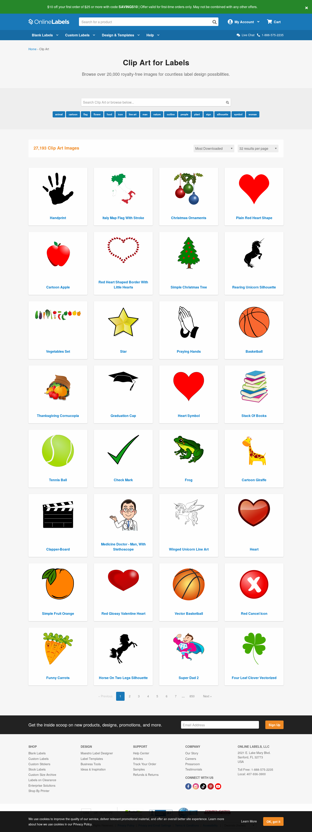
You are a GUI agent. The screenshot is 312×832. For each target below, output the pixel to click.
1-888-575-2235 (273, 35)
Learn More (249, 821)
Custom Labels (77, 35)
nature (157, 114)
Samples (139, 769)
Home (32, 49)
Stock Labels (37, 769)
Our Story (191, 753)
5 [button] (157, 696)
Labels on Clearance (42, 780)
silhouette (222, 114)
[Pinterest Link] (211, 786)
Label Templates (92, 758)
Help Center (141, 753)
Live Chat (248, 35)
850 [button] (192, 696)
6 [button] (166, 696)
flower (97, 114)
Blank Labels (42, 35)
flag (85, 114)
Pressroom (192, 764)
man (145, 114)
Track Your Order (144, 764)
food (109, 114)
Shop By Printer (38, 791)
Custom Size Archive (42, 774)
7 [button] (176, 696)
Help (150, 35)
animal (59, 114)
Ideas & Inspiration (93, 769)
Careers (190, 758)
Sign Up (274, 725)
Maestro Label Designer (97, 753)
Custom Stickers (39, 764)
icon (120, 114)
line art (132, 114)
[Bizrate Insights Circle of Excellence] (196, 807)
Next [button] (206, 696)
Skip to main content (15, 4)
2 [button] (130, 696)
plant (197, 114)
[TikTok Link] (203, 786)
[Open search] (214, 22)
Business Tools (91, 764)
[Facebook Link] (188, 786)
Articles (138, 758)
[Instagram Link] (196, 786)
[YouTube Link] (218, 786)
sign (208, 114)
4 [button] (148, 696)
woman (253, 114)
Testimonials (193, 769)
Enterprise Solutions (41, 785)
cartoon (73, 114)
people (184, 114)
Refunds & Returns (146, 774)
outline (171, 114)
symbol (238, 114)
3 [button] (139, 696)
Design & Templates (118, 35)
